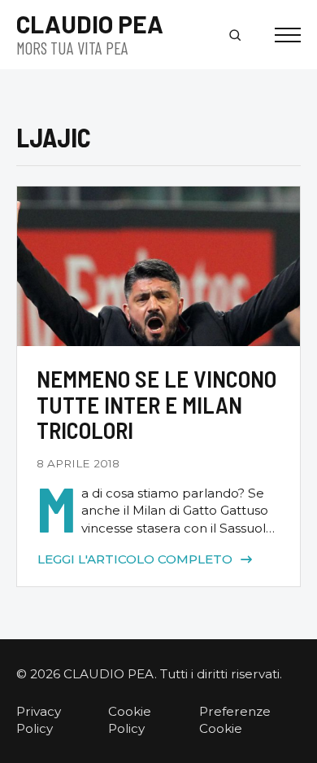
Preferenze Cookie (235, 720)
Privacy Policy (38, 720)
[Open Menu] (288, 35)
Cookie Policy (129, 720)
